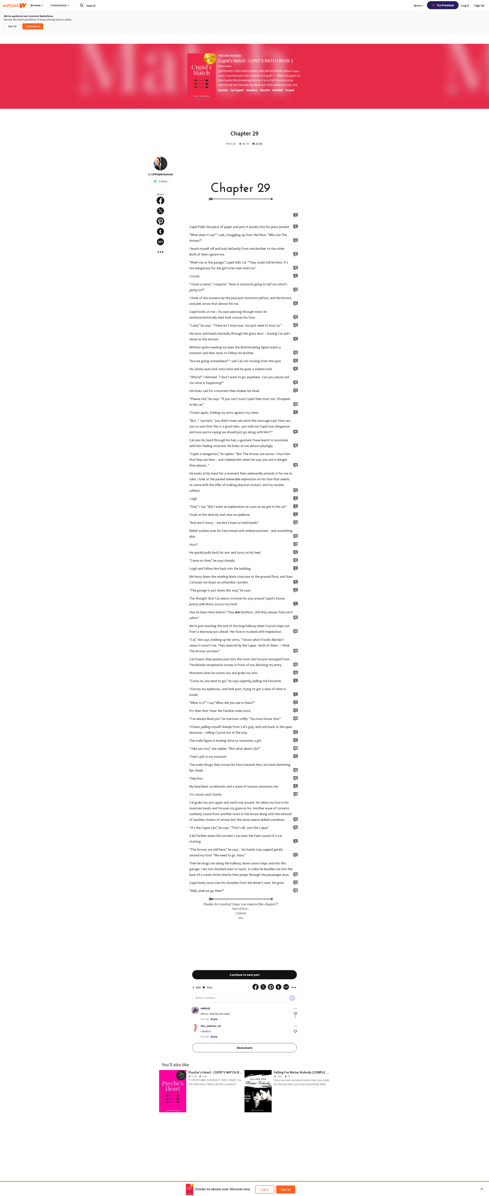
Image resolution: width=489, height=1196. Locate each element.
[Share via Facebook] (160, 200)
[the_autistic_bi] (195, 1028)
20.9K (258, 144)
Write (418, 5)
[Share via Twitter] (160, 211)
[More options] (295, 1008)
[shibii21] (195, 1010)
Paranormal (225, 66)
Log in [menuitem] (465, 5)
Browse (36, 5)
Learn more (33, 26)
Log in (265, 1189)
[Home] (14, 5)
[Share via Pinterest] (160, 221)
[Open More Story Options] (160, 252)
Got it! (12, 26)
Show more (244, 1048)
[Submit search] (81, 5)
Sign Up (286, 1189)
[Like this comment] (295, 1013)
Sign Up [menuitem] (479, 5)
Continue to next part (245, 975)
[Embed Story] (160, 242)
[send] (292, 998)
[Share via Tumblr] (160, 231)
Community (58, 5)
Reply (214, 1019)
